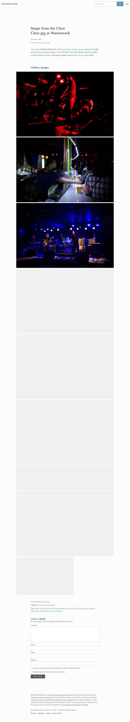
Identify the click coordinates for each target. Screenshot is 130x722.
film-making (76, 705)
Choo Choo (46, 43)
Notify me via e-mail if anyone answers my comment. (49, 672)
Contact (48, 713)
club (49, 608)
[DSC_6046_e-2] (65, 366)
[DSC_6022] (65, 235)
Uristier (81, 55)
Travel (53, 605)
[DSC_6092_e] (65, 523)
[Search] (120, 4)
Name (33, 645)
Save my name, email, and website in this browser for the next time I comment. (56, 668)
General (41, 605)
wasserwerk (58, 611)
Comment (34, 625)
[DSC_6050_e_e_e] (65, 432)
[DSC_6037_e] (65, 301)
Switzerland (35, 611)
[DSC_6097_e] (44, 576)
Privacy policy (57, 713)
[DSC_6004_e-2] (65, 104)
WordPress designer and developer (59, 695)
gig (80, 608)
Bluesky (33, 713)
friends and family (72, 608)
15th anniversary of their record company (74, 49)
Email (33, 652)
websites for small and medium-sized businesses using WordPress (53, 700)
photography (67, 705)
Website (33, 660)
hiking (86, 705)
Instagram (41, 713)
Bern (36, 608)
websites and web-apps (44, 697)
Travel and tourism (46, 611)
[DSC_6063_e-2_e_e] (65, 478)
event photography (58, 608)
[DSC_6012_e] (65, 169)
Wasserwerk (40, 52)
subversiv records (88, 608)
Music (47, 605)
